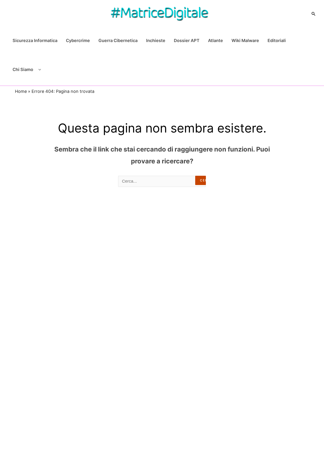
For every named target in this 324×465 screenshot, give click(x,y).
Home (21, 91)
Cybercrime (78, 40)
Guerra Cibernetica (118, 40)
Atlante (215, 40)
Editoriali (277, 40)
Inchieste (155, 40)
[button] (313, 14)
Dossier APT (186, 40)
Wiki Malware (245, 40)
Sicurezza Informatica (35, 40)
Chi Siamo (23, 69)
